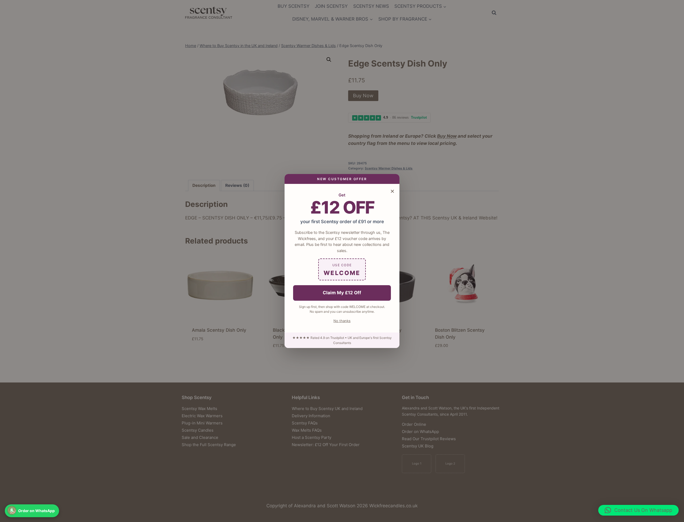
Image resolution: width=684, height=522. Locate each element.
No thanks (342, 321)
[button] (638, 510)
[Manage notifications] (11, 510)
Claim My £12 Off (342, 292)
